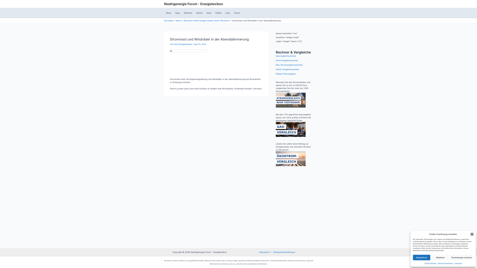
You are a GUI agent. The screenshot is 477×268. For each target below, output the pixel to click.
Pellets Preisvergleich (286, 74)
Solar (209, 13)
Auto (228, 13)
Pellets (218, 13)
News (168, 13)
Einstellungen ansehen (462, 257)
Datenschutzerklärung (445, 263)
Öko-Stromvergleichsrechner (289, 65)
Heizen (199, 13)
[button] (472, 234)
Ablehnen (440, 257)
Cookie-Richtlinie (430, 263)
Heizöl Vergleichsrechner (287, 69)
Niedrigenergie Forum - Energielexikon (193, 4)
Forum (237, 13)
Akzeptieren (421, 257)
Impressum (458, 263)
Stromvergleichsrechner (287, 60)
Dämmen (188, 13)
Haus (177, 13)
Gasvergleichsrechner (286, 56)
